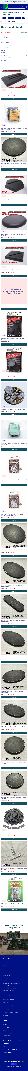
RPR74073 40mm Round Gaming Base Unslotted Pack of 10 (13, 374)
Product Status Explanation (10, 969)
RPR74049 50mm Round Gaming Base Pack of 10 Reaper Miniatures (13, 798)
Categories (6, 972)
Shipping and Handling (8, 1005)
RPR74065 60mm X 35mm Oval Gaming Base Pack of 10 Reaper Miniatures (13, 727)
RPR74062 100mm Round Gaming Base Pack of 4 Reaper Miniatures (13, 164)
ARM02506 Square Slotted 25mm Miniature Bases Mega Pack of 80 (13, 270)
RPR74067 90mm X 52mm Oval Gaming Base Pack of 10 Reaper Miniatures (13, 656)
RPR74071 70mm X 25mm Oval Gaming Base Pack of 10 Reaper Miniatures (13, 621)
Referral (5, 978)
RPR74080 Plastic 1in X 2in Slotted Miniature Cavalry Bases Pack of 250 (12, 833)
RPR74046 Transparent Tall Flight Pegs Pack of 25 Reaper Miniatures (13, 904)
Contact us (5, 965)
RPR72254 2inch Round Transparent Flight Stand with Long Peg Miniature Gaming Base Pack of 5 (14, 480)
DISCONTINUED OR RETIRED (8, 63)
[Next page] (21, 916)
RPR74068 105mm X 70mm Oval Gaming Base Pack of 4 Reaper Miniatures (13, 586)
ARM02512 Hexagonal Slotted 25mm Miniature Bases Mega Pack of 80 (14, 200)
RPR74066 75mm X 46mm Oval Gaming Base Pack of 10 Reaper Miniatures (13, 692)
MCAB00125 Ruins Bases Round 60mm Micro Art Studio (13, 409)
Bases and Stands (9, 21)
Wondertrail (12, 1066)
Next (26, 17)
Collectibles (13, 17)
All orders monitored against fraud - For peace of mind (13, 1034)
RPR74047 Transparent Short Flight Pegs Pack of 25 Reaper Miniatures (14, 869)
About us (5, 962)
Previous (2, 17)
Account (5, 1024)
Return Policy (6, 1027)
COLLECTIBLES (5, 37)
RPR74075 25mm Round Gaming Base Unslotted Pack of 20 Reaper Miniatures (13, 291)
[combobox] (16, 6)
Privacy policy (6, 1002)
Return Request (7, 1030)
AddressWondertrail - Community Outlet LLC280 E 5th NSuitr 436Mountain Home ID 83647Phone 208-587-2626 (12, 986)
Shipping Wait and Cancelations (11, 1012)
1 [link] (6, 916)
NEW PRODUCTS (5, 60)
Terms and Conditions (8, 999)
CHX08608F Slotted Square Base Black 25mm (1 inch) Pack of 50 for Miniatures (14, 129)
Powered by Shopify (17, 1066)
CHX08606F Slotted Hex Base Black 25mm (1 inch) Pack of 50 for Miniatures (14, 444)
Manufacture (6, 975)
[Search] (23, 6)
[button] (1, 6)
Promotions (6, 1009)
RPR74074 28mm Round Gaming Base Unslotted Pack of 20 (13, 339)
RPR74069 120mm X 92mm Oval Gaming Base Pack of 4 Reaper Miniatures (13, 550)
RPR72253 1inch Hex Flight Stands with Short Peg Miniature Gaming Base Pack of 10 (12, 515)
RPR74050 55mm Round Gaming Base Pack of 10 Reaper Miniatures (13, 763)
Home (1, 21)
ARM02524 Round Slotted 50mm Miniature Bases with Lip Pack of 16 (13, 235)
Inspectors (6, 1015)
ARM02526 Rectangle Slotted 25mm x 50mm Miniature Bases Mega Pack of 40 (13, 93)
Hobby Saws (6, 17)
